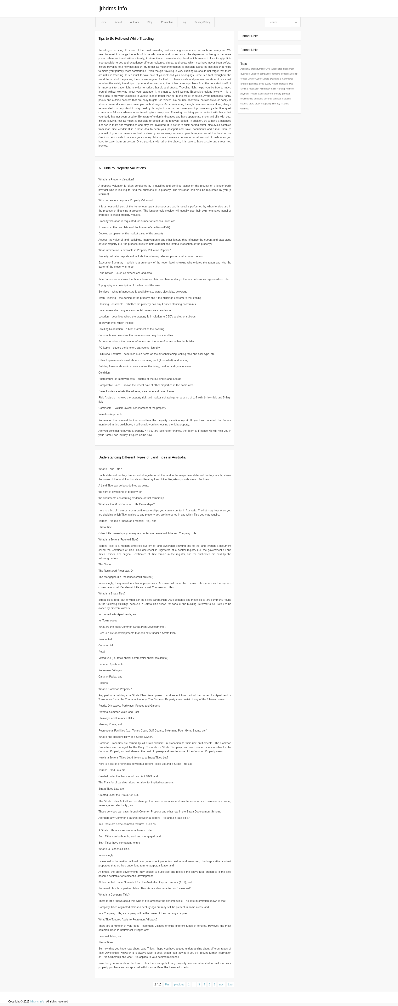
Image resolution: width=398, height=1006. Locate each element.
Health (275, 83)
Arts (268, 68)
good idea (253, 83)
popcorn (269, 93)
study (258, 103)
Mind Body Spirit (268, 88)
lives (291, 83)
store (251, 103)
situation (286, 98)
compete (276, 73)
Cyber (258, 78)
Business (245, 73)
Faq (184, 22)
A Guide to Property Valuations (122, 168)
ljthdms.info (112, 8)
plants (261, 93)
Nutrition (290, 88)
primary (277, 93)
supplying (266, 103)
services (277, 98)
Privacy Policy (202, 22)
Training (285, 103)
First (167, 984)
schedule (258, 98)
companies (265, 73)
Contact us (167, 22)
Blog (150, 22)
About (118, 22)
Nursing (281, 88)
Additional (245, 68)
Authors (134, 22)
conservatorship (289, 73)
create (243, 78)
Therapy (276, 103)
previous (179, 984)
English (244, 83)
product (286, 93)
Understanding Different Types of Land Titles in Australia (142, 457)
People (253, 93)
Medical (244, 88)
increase (283, 83)
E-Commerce (286, 78)
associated (276, 68)
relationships (246, 98)
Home (103, 22)
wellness (244, 108)
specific (244, 103)
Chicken (255, 73)
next (221, 984)
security (268, 98)
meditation (254, 88)
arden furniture (258, 68)
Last (230, 984)
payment (244, 93)
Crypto (251, 78)
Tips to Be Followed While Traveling (126, 38)
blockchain (288, 68)
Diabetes (274, 78)
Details (265, 78)
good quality (265, 83)
